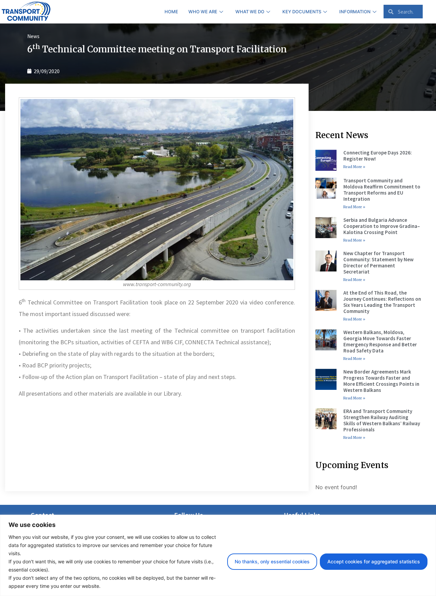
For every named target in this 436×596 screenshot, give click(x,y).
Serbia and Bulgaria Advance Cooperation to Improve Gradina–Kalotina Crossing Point (381, 226)
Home (171, 11)
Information (355, 11)
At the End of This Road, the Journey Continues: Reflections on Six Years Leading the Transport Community (382, 301)
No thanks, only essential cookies (272, 561)
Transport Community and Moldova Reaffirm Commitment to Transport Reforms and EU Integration (381, 189)
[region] (218, 555)
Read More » (354, 167)
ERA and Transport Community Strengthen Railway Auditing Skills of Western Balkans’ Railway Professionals (381, 420)
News (33, 36)
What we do (249, 11)
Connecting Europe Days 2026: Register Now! (377, 155)
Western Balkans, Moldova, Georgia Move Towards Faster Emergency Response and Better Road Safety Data (380, 341)
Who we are (202, 11)
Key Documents (301, 11)
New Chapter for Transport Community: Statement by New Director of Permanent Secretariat (378, 262)
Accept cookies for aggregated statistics (373, 561)
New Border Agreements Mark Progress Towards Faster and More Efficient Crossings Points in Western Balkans (381, 380)
